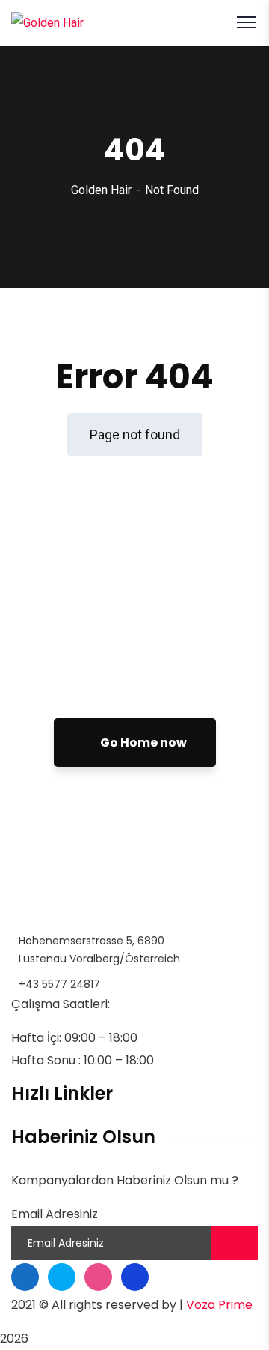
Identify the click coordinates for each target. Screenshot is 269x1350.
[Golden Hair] (47, 22)
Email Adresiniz (54, 1214)
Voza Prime (219, 1304)
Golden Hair (101, 190)
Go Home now (142, 742)
